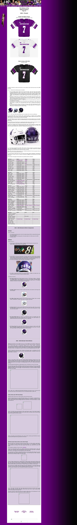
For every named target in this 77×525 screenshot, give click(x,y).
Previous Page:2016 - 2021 (16, 511)
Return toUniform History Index (24, 511)
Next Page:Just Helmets (31, 511)
